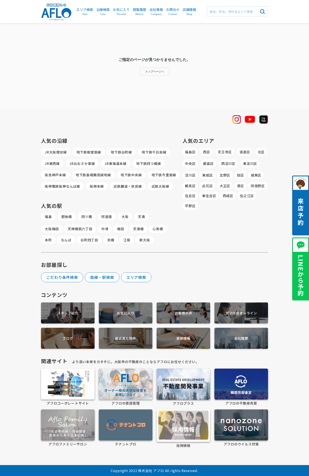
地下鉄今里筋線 (164, 174)
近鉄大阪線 (160, 186)
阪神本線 (97, 186)
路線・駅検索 (102, 277)
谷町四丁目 (89, 239)
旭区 (240, 175)
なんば (66, 239)
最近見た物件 (125, 338)
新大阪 (144, 239)
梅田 (120, 228)
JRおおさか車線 (82, 163)
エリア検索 (136, 277)
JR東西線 (52, 163)
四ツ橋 (86, 216)
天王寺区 (225, 151)
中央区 (190, 163)
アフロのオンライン (241, 313)
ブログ (67, 338)
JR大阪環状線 (56, 152)
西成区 (228, 195)
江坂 (127, 239)
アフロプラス (183, 403)
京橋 (110, 239)
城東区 (256, 175)
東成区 (207, 175)
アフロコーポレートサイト (68, 403)
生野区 (225, 175)
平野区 (190, 205)
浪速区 (244, 151)
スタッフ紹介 (67, 313)
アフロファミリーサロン (67, 444)
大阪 (125, 216)
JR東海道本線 (115, 163)
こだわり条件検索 (62, 277)
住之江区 (247, 195)
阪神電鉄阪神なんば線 (62, 186)
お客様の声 (183, 313)
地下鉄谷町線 (121, 152)
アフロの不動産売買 (241, 403)
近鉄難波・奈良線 (128, 186)
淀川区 (190, 175)
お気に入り (126, 313)
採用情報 (183, 445)
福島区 (190, 151)
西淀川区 (228, 163)
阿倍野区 (258, 185)
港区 (240, 185)
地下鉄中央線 (131, 174)
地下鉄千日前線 (154, 152)
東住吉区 (209, 195)
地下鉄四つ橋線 (148, 163)
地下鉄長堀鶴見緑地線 (93, 174)
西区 (206, 151)
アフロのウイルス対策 (241, 444)
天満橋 (138, 228)
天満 (141, 216)
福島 (48, 216)
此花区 (207, 185)
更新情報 (183, 338)
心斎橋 (157, 228)
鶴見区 (190, 185)
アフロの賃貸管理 (125, 403)
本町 (48, 239)
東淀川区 (250, 163)
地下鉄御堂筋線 (89, 152)
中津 (104, 228)
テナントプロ (125, 444)
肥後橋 (66, 216)
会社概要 (241, 338)
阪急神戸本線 (55, 174)
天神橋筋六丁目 (80, 228)
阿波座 (106, 216)
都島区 (208, 163)
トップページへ (154, 71)
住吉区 (190, 195)
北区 (261, 151)
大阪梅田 (52, 228)
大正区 (225, 185)
